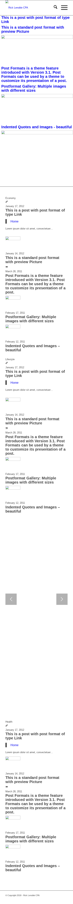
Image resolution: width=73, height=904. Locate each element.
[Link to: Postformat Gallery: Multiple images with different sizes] (12, 298)
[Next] (62, 599)
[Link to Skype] (48, 899)
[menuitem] (53, 7)
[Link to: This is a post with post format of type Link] (6, 202)
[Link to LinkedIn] (65, 899)
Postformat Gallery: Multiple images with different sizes (30, 319)
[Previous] (11, 599)
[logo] (30, 7)
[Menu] (62, 7)
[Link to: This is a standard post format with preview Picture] (12, 239)
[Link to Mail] (53, 899)
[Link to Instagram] (59, 899)
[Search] (53, 7)
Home (14, 221)
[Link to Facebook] (36, 899)
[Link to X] (42, 899)
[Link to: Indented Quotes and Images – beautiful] (12, 327)
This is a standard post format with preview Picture (32, 260)
